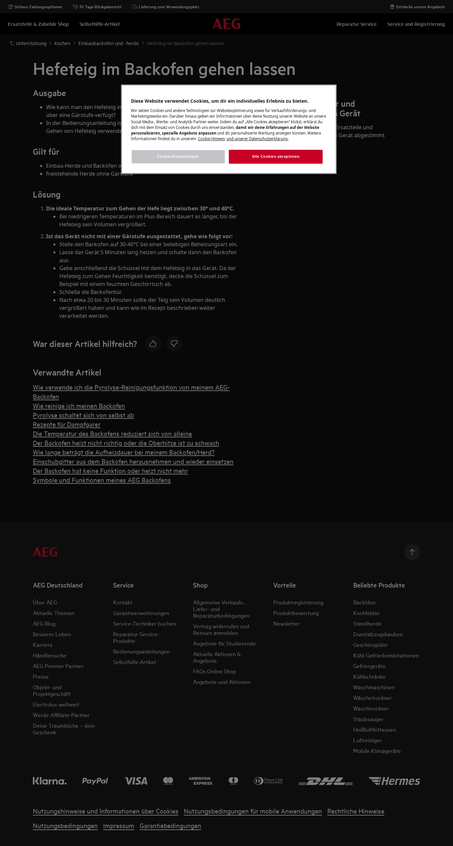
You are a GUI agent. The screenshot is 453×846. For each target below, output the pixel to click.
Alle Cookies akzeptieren (276, 156)
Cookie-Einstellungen (178, 156)
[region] (229, 129)
